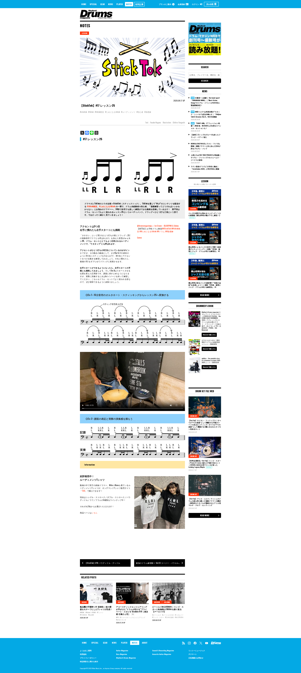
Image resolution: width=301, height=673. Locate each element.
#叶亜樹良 (83, 615)
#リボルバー (179, 615)
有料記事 (139, 4)
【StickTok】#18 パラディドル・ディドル (102, 563)
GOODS (84, 602)
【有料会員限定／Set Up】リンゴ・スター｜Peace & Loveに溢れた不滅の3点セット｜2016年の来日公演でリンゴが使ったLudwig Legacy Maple (204, 463)
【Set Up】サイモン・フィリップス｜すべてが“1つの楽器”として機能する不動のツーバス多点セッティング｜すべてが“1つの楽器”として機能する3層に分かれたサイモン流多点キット (204, 424)
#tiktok (91, 112)
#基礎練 (147, 112)
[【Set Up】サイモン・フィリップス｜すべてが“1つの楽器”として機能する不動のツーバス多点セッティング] (204, 407)
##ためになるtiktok (148, 231)
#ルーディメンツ (128, 112)
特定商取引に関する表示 (89, 661)
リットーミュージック (196, 650)
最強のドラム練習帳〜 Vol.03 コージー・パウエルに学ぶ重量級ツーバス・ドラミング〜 (160, 563)
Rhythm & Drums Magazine (126, 658)
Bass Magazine (121, 654)
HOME (83, 4)
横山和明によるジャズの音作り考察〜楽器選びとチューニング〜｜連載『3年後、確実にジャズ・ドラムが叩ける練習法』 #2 (204, 249)
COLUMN (167, 602)
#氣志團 (91, 615)
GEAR (102, 4)
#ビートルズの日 (168, 615)
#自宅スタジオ (121, 620)
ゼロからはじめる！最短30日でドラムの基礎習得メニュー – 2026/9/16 (211, 342)
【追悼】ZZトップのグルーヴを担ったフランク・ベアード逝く (205, 135)
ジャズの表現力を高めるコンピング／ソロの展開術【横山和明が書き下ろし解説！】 (204, 214)
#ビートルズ (156, 615)
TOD (83, 490)
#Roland (87, 612)
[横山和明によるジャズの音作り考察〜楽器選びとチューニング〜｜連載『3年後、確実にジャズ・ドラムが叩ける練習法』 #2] (204, 233)
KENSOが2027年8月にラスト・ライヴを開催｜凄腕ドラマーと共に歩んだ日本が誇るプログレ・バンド (205, 146)
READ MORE (204, 295)
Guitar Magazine (122, 650)
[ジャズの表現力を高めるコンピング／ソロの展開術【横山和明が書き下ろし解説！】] (204, 199)
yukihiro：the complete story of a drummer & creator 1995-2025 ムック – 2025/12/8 (211, 360)
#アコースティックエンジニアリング (132, 617)
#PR (117, 617)
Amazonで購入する (209, 334)
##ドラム (161, 231)
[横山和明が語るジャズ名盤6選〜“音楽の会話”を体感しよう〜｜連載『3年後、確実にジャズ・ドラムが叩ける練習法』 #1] (204, 269)
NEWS (110, 4)
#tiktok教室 (99, 112)
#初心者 (140, 112)
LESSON (84, 33)
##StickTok (166, 228)
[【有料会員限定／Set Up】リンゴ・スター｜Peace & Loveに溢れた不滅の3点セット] (204, 447)
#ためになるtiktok (112, 112)
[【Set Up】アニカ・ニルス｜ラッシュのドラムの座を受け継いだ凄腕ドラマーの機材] (204, 485)
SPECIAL (93, 4)
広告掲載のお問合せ (195, 658)
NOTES (129, 4)
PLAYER (119, 4)
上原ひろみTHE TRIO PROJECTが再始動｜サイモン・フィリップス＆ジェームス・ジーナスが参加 (206, 157)
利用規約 (83, 654)
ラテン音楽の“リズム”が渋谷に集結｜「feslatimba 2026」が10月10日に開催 (205, 167)
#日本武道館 (169, 617)
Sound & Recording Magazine (163, 650)
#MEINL (82, 612)
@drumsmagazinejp (144, 225)
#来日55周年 (179, 617)
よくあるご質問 (85, 650)
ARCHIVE (121, 602)
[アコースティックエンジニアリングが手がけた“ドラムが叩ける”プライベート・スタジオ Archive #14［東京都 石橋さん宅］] (132, 593)
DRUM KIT (193, 416)
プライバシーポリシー (88, 658)
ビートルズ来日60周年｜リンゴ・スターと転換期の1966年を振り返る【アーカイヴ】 (168, 609)
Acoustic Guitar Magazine (161, 654)
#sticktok (83, 112)
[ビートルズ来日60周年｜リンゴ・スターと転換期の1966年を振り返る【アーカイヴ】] (168, 593)
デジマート (192, 654)
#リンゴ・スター (158, 617)
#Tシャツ (100, 612)
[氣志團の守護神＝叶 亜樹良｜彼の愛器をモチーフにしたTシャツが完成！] (96, 593)
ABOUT (145, 642)
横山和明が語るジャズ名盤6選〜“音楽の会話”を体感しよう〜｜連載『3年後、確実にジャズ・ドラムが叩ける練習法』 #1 (204, 285)
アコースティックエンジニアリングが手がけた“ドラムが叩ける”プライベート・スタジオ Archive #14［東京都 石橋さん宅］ (132, 610)
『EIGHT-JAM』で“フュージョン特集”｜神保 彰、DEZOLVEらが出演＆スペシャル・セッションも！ (206, 125)
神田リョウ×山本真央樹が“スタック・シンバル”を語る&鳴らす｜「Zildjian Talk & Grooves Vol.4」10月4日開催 (206, 114)
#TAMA (94, 612)
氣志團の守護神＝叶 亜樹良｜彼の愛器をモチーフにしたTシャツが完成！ (96, 608)
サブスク (192, 217)
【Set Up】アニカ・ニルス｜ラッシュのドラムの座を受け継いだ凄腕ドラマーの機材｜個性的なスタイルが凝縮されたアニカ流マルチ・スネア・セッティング (204, 501)
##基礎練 (169, 231)
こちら (94, 512)
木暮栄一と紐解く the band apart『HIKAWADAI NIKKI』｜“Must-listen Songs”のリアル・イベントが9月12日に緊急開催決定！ (205, 102)
